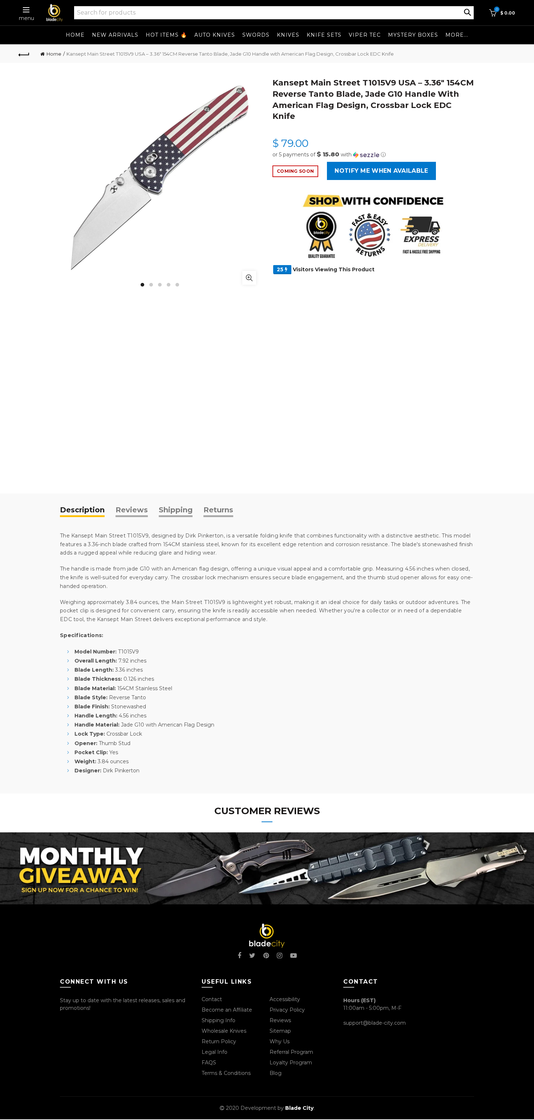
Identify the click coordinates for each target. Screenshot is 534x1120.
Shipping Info (218, 1020)
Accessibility (285, 999)
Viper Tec (365, 35)
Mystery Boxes (413, 35)
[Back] (24, 54)
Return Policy (219, 1041)
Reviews (132, 509)
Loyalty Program (291, 1062)
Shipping (176, 509)
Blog (276, 1073)
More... (456, 35)
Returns (218, 509)
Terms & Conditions (226, 1073)
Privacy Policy (287, 1010)
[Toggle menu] (26, 9)
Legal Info (214, 1052)
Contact (212, 999)
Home (75, 35)
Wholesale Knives (224, 1031)
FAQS (209, 1062)
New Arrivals (115, 35)
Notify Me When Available (381, 170)
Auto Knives (214, 35)
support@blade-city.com (374, 1023)
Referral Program (291, 1052)
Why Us (280, 1041)
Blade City (299, 1108)
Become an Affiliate (227, 1010)
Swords (256, 35)
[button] (373, 154)
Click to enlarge (249, 278)
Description (82, 509)
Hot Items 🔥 (166, 35)
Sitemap (280, 1031)
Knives (288, 35)
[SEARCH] (467, 11)
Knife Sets (324, 35)
